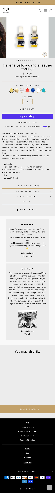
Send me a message (27, 196)
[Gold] (7, 387)
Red (27, 90)
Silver (22, 90)
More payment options (27, 122)
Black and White (38, 90)
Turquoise (43, 90)
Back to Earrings (29, 409)
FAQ (27, 423)
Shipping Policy (27, 427)
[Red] (13, 387)
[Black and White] (19, 387)
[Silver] (10, 387)
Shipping (18, 77)
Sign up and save (27, 471)
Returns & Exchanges (27, 431)
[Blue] (16, 387)
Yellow (11, 90)
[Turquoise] (12, 389)
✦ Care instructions (27, 191)
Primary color (27, 85)
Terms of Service (27, 440)
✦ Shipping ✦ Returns (27, 186)
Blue (33, 90)
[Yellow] (4, 387)
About (27, 448)
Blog (27, 453)
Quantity (27, 97)
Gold (17, 90)
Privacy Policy (27, 436)
